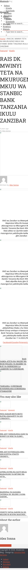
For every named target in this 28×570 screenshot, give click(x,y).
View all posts (5, 545)
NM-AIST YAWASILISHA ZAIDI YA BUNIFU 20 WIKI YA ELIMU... (14, 435)
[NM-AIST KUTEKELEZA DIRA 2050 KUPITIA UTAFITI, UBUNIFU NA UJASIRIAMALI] (5, 445)
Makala (6, 29)
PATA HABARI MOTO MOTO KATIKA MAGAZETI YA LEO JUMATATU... (11, 416)
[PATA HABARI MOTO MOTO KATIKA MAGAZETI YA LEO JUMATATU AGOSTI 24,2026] (5, 407)
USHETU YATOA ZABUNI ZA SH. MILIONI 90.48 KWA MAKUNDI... (13, 513)
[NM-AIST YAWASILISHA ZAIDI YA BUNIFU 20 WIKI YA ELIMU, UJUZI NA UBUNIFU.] (5, 427)
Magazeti (11, 410)
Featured (4, 50)
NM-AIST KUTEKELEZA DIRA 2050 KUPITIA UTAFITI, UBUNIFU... (12, 454)
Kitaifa (9, 19)
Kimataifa (10, 21)
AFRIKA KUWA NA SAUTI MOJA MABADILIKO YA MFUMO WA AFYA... (13, 474)
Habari (6, 16)
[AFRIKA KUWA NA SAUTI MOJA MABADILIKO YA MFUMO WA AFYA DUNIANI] (5, 465)
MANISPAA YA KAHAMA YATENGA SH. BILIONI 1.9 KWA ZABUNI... (12, 494)
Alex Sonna (6, 131)
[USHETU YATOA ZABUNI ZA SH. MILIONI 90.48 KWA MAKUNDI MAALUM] (5, 505)
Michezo (6, 24)
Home (2, 38)
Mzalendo (4, 12)
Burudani (7, 26)
